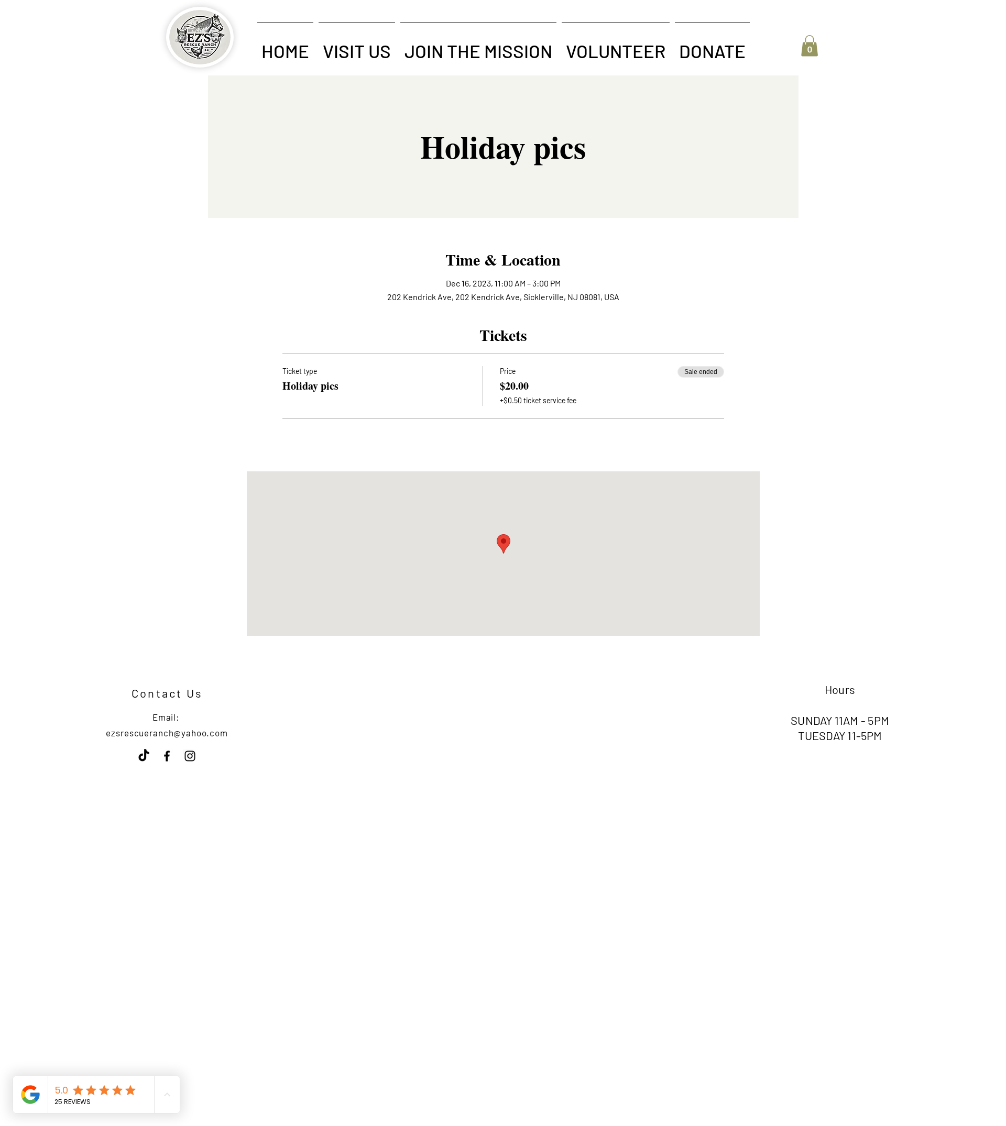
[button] (357, 46)
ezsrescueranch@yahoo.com (166, 732)
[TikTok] (144, 756)
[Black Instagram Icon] (190, 756)
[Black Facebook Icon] (167, 756)
